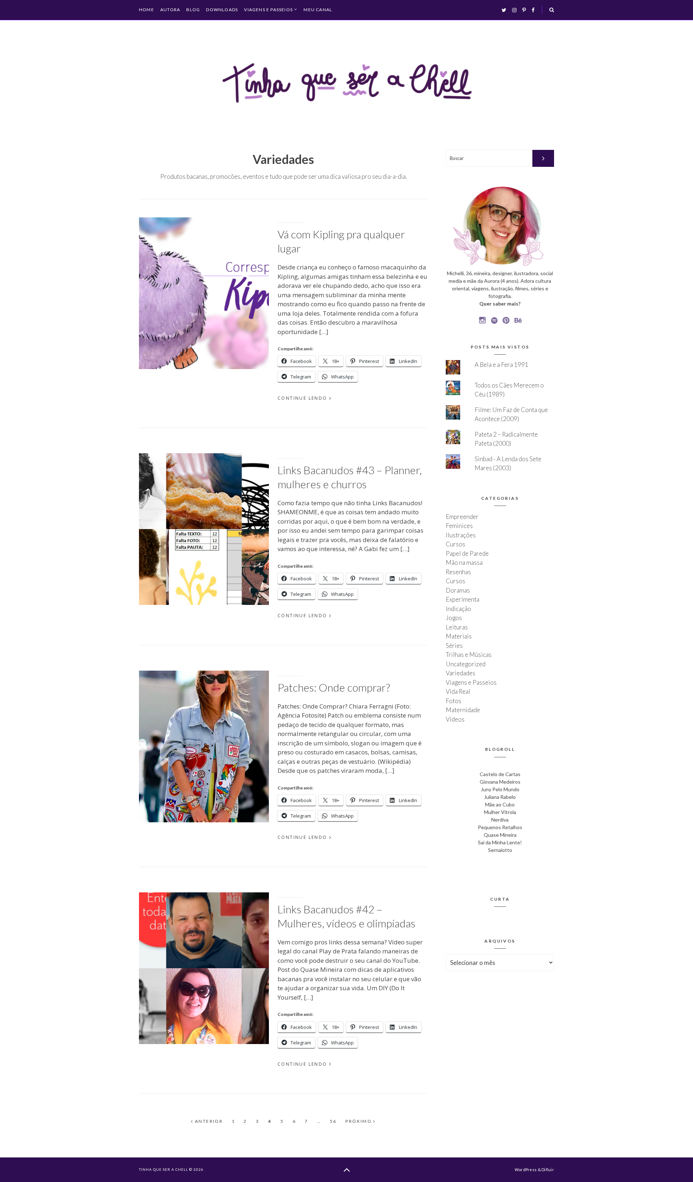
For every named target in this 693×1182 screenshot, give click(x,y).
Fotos (453, 701)
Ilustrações (461, 535)
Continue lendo (302, 398)
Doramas (458, 590)
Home (146, 9)
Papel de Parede (467, 553)
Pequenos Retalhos (500, 827)
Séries (454, 645)
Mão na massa (464, 562)
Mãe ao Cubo (500, 804)
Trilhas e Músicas (469, 654)
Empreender (462, 516)
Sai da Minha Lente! (500, 842)
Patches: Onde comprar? (334, 687)
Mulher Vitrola (500, 812)
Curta (500, 899)
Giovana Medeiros (500, 782)
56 (333, 1121)
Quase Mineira (500, 835)
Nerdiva (500, 820)
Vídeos (455, 719)
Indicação (458, 608)
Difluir (547, 1169)
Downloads (222, 9)
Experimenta (462, 599)
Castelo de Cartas (500, 774)
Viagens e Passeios (268, 9)
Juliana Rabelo (500, 797)
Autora (170, 9)
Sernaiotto (500, 850)
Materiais (459, 636)
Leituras (457, 627)
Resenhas (458, 572)
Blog (193, 9)
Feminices (459, 525)
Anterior (208, 1121)
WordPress (526, 1169)
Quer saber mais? (499, 303)
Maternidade (463, 710)
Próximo (359, 1121)
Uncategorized (465, 664)
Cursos (455, 544)
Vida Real (458, 691)
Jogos (454, 618)
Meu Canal (318, 9)
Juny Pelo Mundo (500, 789)
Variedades (460, 673)
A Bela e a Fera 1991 (501, 364)
